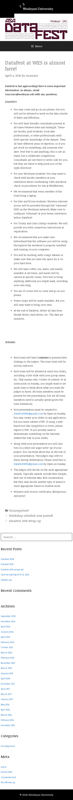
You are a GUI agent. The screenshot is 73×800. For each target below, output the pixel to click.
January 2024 (7, 631)
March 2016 (6, 714)
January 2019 (7, 673)
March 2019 (6, 668)
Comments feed (8, 777)
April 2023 (5, 637)
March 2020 (6, 652)
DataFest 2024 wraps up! (12, 569)
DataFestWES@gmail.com (28, 413)
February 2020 (7, 657)
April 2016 (5, 709)
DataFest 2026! (7, 559)
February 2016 (7, 720)
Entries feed (6, 772)
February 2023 (7, 642)
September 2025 (8, 616)
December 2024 (8, 621)
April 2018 (5, 678)
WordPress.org (8, 782)
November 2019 (8, 663)
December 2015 (8, 725)
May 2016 (5, 704)
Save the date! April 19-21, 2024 (15, 574)
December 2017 (8, 683)
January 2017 (7, 699)
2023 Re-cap (6, 579)
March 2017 (6, 694)
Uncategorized (19, 510)
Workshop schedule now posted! (31, 515)
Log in (3, 766)
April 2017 (5, 688)
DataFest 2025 (7, 564)
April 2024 (5, 626)
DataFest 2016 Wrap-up (25, 521)
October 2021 (7, 647)
